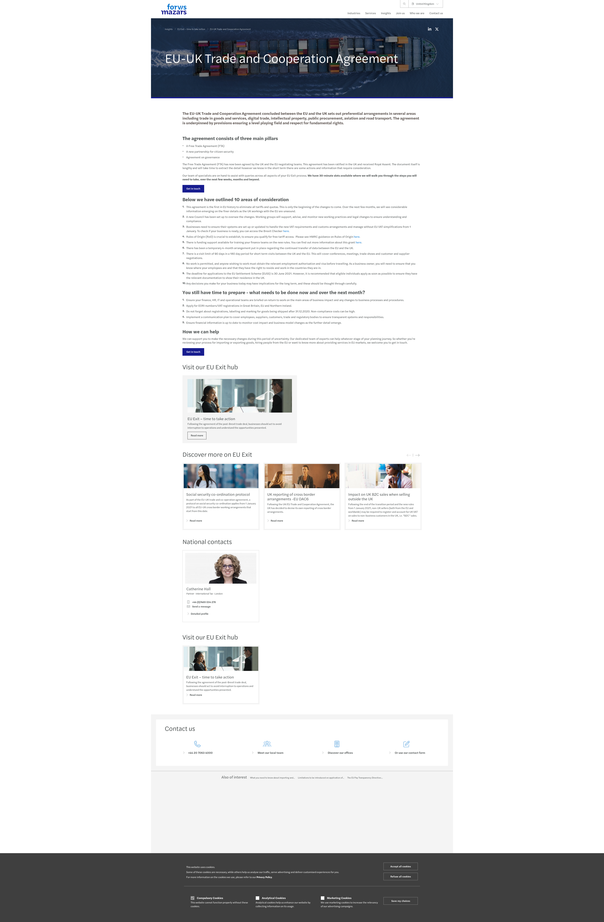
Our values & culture (399, 852)
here (286, 231)
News (392, 845)
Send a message (201, 606)
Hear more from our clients (402, 837)
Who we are (417, 13)
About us (393, 814)
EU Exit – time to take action (191, 29)
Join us (400, 13)
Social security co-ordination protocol (218, 494)
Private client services (232, 833)
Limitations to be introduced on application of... (321, 777)
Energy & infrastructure (176, 818)
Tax (222, 841)
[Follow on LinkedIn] (298, 793)
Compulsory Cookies (210, 897)
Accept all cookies (400, 866)
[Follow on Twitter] (305, 793)
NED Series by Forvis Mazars (291, 821)
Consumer (170, 814)
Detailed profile (199, 613)
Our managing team (399, 848)
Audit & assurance (230, 818)
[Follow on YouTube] (320, 793)
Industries (353, 13)
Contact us (436, 13)
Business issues (284, 825)
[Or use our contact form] (407, 748)
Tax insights (282, 836)
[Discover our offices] (337, 748)
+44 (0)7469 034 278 (204, 602)
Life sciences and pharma (177, 826)
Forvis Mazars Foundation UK (403, 830)
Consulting (226, 822)
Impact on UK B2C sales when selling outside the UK (379, 496)
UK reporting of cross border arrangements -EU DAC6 (291, 496)
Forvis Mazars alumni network (403, 826)
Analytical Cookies (274, 897)
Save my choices (400, 901)
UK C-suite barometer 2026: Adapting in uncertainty (296, 816)
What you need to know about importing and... (272, 777)
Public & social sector (175, 837)
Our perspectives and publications (293, 832)
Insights (386, 13)
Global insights (284, 848)
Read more (197, 435)
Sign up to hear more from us (291, 844)
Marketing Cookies (339, 897)
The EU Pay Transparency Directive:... (365, 777)
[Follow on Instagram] (313, 793)
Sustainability (227, 837)
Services (370, 13)
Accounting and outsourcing (235, 814)
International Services (400, 841)
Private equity (172, 833)
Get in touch (193, 188)
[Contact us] (197, 748)
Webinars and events (287, 840)
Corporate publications (400, 818)
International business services (236, 830)
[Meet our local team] (267, 748)
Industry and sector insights (290, 829)
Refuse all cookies (400, 876)
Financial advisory (229, 826)
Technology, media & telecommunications (185, 841)
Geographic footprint (399, 833)
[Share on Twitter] (436, 29)
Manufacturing (172, 830)
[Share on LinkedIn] (429, 29)
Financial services (173, 822)
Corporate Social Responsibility (404, 822)
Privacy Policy (264, 877)
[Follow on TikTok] (328, 793)
